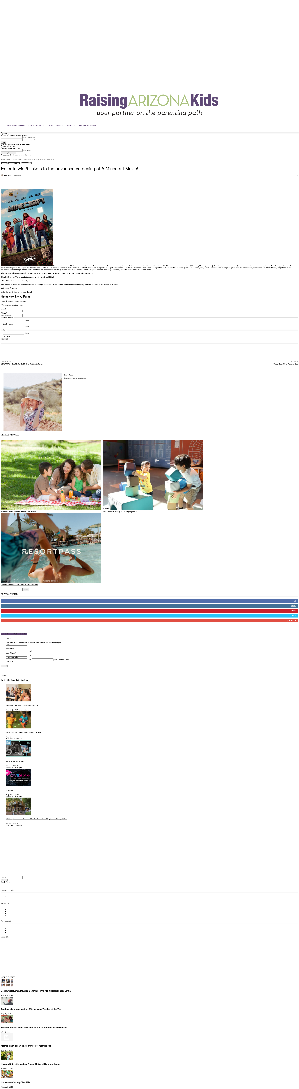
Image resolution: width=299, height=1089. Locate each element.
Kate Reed (7, 175)
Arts (18, 163)
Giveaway (12, 163)
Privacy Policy (13, 900)
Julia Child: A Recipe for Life (15, 761)
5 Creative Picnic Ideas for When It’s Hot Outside (18, 512)
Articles (9, 160)
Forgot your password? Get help (15, 144)
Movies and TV (26, 163)
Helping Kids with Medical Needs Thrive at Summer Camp (30, 1064)
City (29, 660)
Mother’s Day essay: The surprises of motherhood (26, 1045)
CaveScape (9, 790)
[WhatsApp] (30, 181)
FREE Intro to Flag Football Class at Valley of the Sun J (23, 732)
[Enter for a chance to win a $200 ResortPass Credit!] (51, 548)
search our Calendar (14, 680)
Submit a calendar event (17, 917)
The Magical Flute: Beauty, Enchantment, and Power (22, 705)
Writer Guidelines (14, 915)
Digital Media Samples (16, 931)
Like (295, 601)
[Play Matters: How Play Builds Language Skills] (153, 475)
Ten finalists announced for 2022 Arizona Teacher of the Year (31, 1009)
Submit (4, 339)
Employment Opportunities (18, 913)
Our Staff (11, 910)
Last (27, 327)
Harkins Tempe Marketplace (80, 273)
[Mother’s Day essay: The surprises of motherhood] (7, 1041)
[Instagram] (8, 966)
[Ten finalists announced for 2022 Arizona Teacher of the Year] (7, 1004)
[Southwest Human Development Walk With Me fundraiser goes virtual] (7, 986)
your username (29, 137)
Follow (293, 606)
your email (27, 150)
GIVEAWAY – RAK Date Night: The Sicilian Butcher (22, 364)
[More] (39, 181)
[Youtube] (27, 966)
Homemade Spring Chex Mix (15, 1082)
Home (3, 160)
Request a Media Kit (16, 929)
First (27, 320)
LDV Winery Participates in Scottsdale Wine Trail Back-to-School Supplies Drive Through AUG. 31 (36, 819)
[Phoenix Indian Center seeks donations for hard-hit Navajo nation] (7, 1023)
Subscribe (292, 620)
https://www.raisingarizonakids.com (75, 378)
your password (29, 140)
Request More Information (18, 932)
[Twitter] (13, 181)
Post (3, 882)
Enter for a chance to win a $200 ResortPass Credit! (19, 585)
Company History (14, 911)
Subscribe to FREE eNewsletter (20, 896)
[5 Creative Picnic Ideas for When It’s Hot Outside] (51, 475)
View (8, 882)
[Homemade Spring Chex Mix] (7, 1077)
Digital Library (13, 898)
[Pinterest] (21, 181)
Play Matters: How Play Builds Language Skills (120, 512)
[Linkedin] (12, 966)
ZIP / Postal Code (61, 660)
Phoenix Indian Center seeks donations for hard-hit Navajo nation (34, 1027)
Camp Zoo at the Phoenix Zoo (285, 364)
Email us (9, 949)
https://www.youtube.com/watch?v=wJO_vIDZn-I (32, 277)
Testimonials (12, 927)
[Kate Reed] (2, 175)
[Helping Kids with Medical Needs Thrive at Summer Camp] (7, 1059)
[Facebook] (5, 181)
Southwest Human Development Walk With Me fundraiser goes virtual (36, 990)
